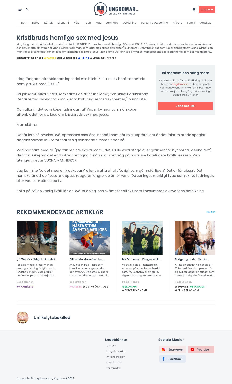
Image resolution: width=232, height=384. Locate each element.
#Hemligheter (67, 58)
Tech (87, 23)
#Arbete (75, 286)
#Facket (37, 58)
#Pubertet (108, 58)
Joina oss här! (185, 106)
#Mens (95, 58)
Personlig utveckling (154, 23)
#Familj (50, 58)
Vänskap (205, 23)
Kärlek (48, 23)
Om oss (111, 345)
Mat (98, 23)
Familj (191, 23)
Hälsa (35, 23)
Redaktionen (25, 282)
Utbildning (129, 23)
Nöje (76, 23)
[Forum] (196, 10)
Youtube (203, 349)
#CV (86, 286)
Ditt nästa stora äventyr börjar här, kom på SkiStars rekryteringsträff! (87, 259)
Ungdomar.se (180, 84)
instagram (176, 349)
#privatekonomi (134, 290)
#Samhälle (25, 286)
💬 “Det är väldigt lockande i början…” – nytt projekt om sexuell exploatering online (36, 259)
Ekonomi (63, 23)
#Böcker (23, 58)
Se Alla (211, 212)
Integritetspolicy (116, 351)
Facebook (175, 359)
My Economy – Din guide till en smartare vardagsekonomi (142, 259)
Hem (24, 23)
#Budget (181, 286)
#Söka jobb (99, 286)
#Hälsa (83, 58)
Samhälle (112, 23)
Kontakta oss (114, 362)
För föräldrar (113, 368)
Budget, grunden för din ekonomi (191, 259)
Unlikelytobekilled (52, 317)
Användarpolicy (115, 357)
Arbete (177, 23)
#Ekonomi (129, 286)
